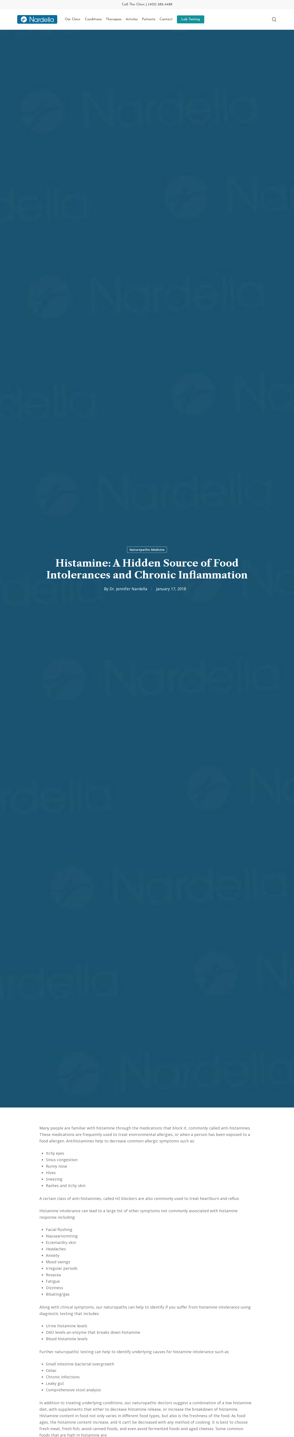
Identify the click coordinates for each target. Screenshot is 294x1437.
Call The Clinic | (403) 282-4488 (147, 4)
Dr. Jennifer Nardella (128, 588)
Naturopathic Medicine (147, 549)
